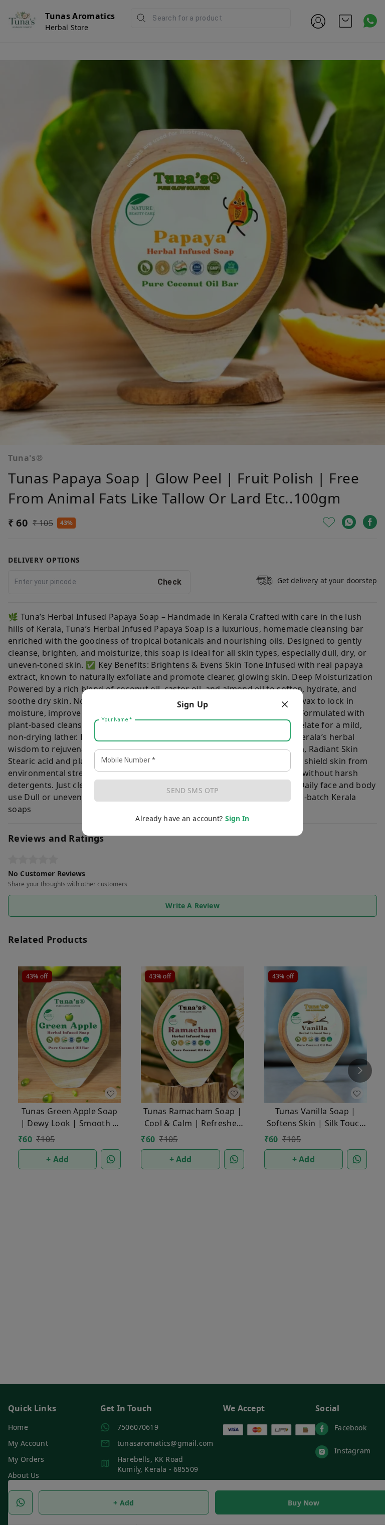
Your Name (116, 720)
